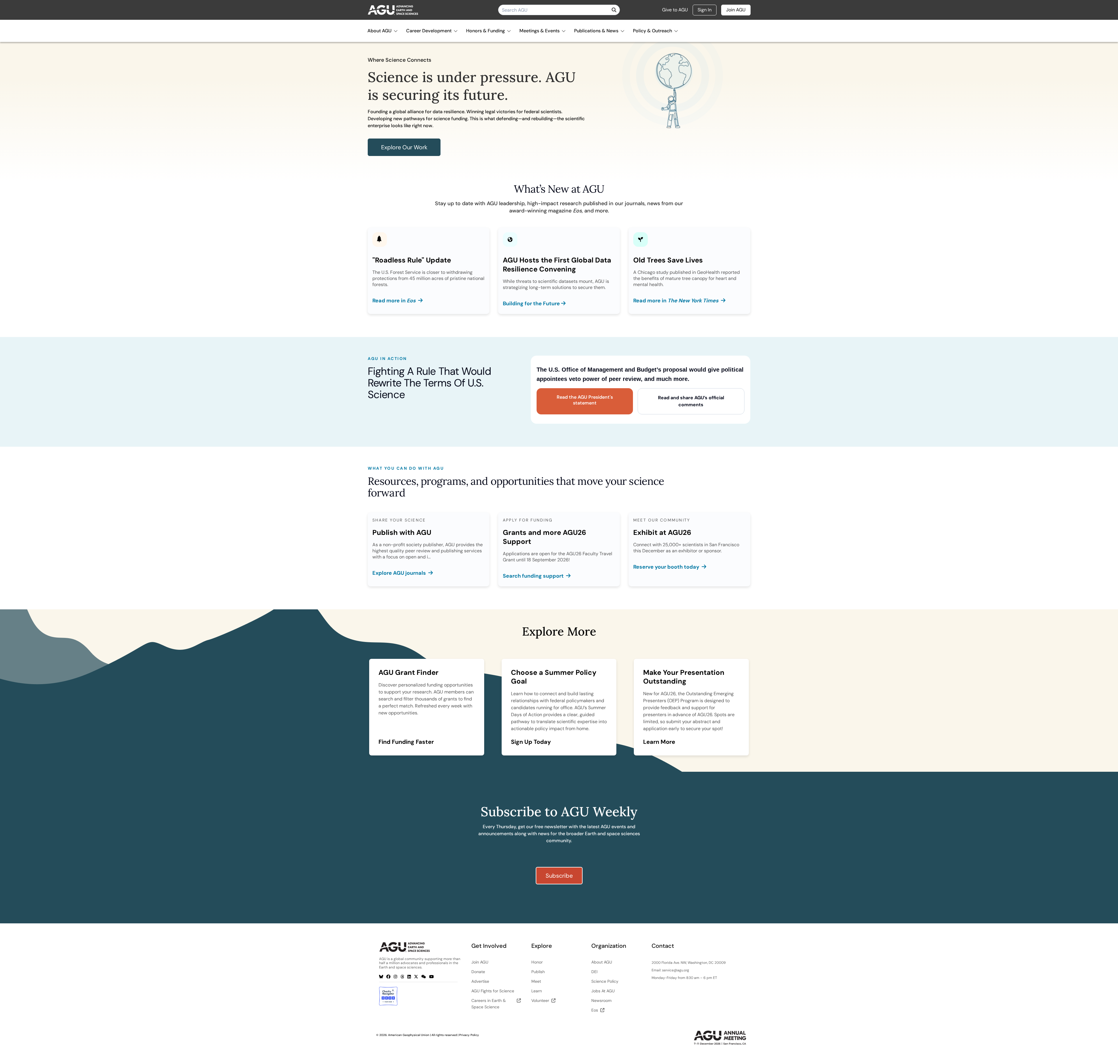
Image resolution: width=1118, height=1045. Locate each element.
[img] (614, 10)
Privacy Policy (469, 1035)
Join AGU (736, 10)
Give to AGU (675, 10)
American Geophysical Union (408, 1035)
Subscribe (559, 875)
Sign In (705, 10)
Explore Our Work (404, 147)
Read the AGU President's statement (585, 400)
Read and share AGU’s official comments (691, 401)
